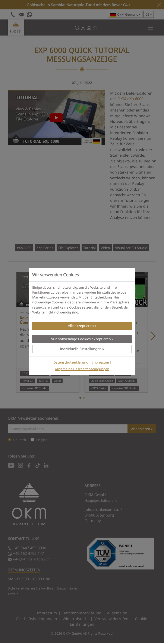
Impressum (100, 362)
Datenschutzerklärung (70, 362)
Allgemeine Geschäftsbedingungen (82, 369)
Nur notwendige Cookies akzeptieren (81, 339)
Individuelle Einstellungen (80, 348)
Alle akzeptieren (81, 325)
